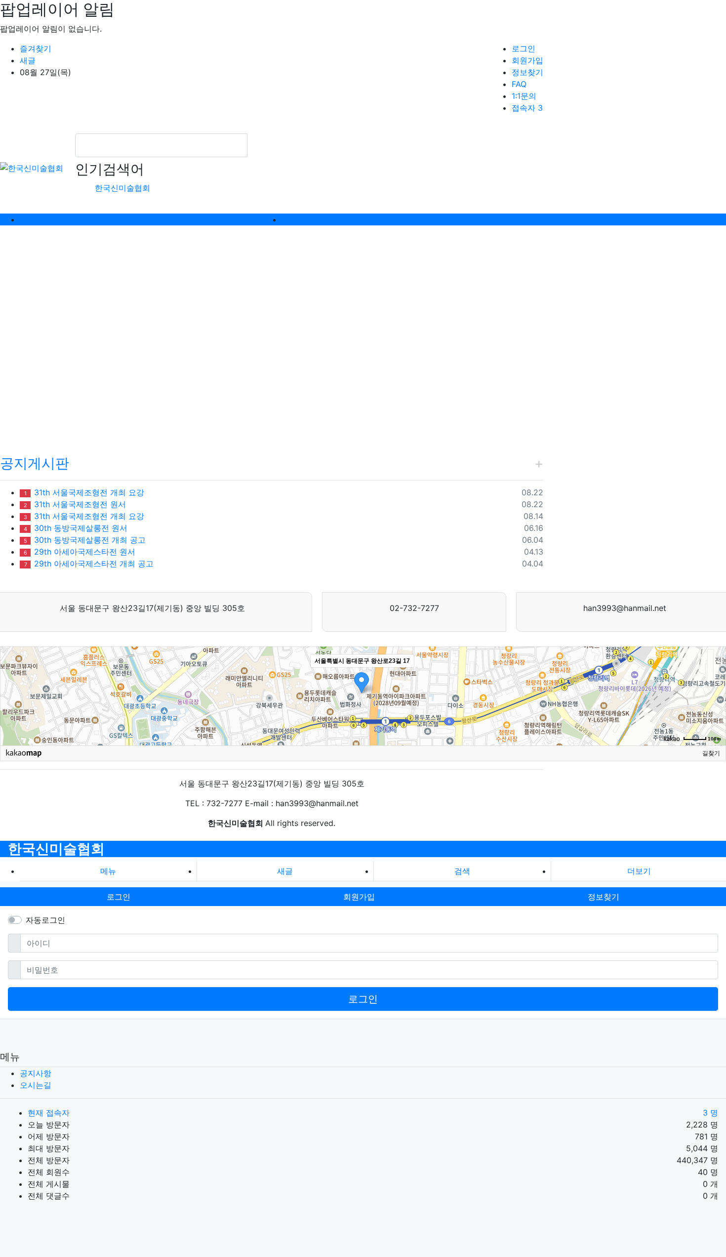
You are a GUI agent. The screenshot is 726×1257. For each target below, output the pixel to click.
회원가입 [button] (359, 897)
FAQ (519, 84)
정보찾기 (527, 72)
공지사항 (35, 1073)
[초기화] (713, 713)
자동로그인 (45, 920)
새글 (28, 60)
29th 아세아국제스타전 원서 (79, 552)
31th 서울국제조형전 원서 (75, 504)
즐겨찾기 (35, 48)
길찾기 (711, 753)
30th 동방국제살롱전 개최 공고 (85, 540)
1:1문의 (524, 96)
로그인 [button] (118, 897)
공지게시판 (34, 463)
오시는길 (35, 1085)
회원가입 (527, 60)
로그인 (523, 48)
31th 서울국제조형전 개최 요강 (84, 492)
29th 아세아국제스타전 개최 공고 (89, 563)
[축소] (713, 694)
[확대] (713, 678)
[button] (54, 334)
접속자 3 (527, 108)
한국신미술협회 (122, 188)
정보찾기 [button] (603, 897)
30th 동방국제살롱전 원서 (75, 528)
